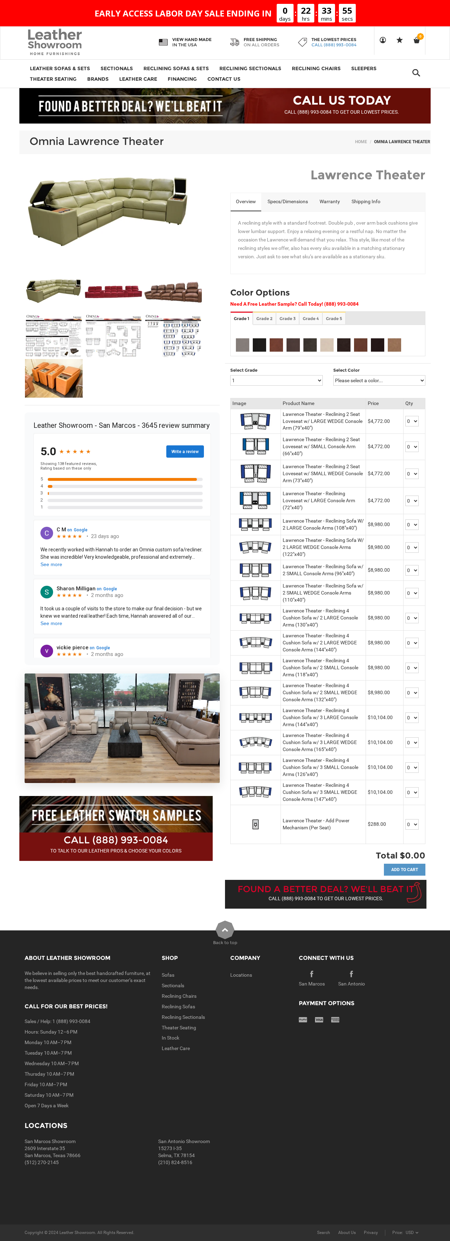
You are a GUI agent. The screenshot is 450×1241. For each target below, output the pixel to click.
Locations (241, 975)
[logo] (68, 42)
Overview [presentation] (246, 201)
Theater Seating (179, 1027)
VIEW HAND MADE (192, 39)
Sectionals (173, 985)
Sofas (168, 975)
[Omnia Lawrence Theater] (54, 292)
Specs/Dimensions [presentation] (288, 201)
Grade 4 (311, 318)
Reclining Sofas (178, 1006)
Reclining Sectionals (183, 1017)
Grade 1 (241, 318)
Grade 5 (334, 318)
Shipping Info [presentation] (366, 201)
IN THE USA (184, 44)
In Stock (170, 1038)
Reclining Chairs (179, 996)
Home (361, 141)
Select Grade (243, 370)
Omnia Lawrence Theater (97, 141)
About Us (347, 1232)
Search (323, 1232)
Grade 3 (287, 318)
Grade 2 (264, 318)
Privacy (371, 1232)
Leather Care (176, 1048)
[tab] (246, 202)
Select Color (346, 370)
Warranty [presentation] (330, 201)
